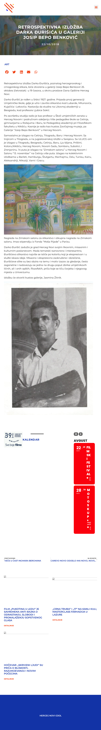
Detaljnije (9, 626)
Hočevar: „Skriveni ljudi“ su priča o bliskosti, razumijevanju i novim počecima (23, 669)
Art (6, 64)
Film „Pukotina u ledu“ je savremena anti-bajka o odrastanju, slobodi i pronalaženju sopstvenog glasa (23, 615)
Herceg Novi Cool (51, 715)
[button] (96, 7)
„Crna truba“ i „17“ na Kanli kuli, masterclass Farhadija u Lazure (74, 612)
